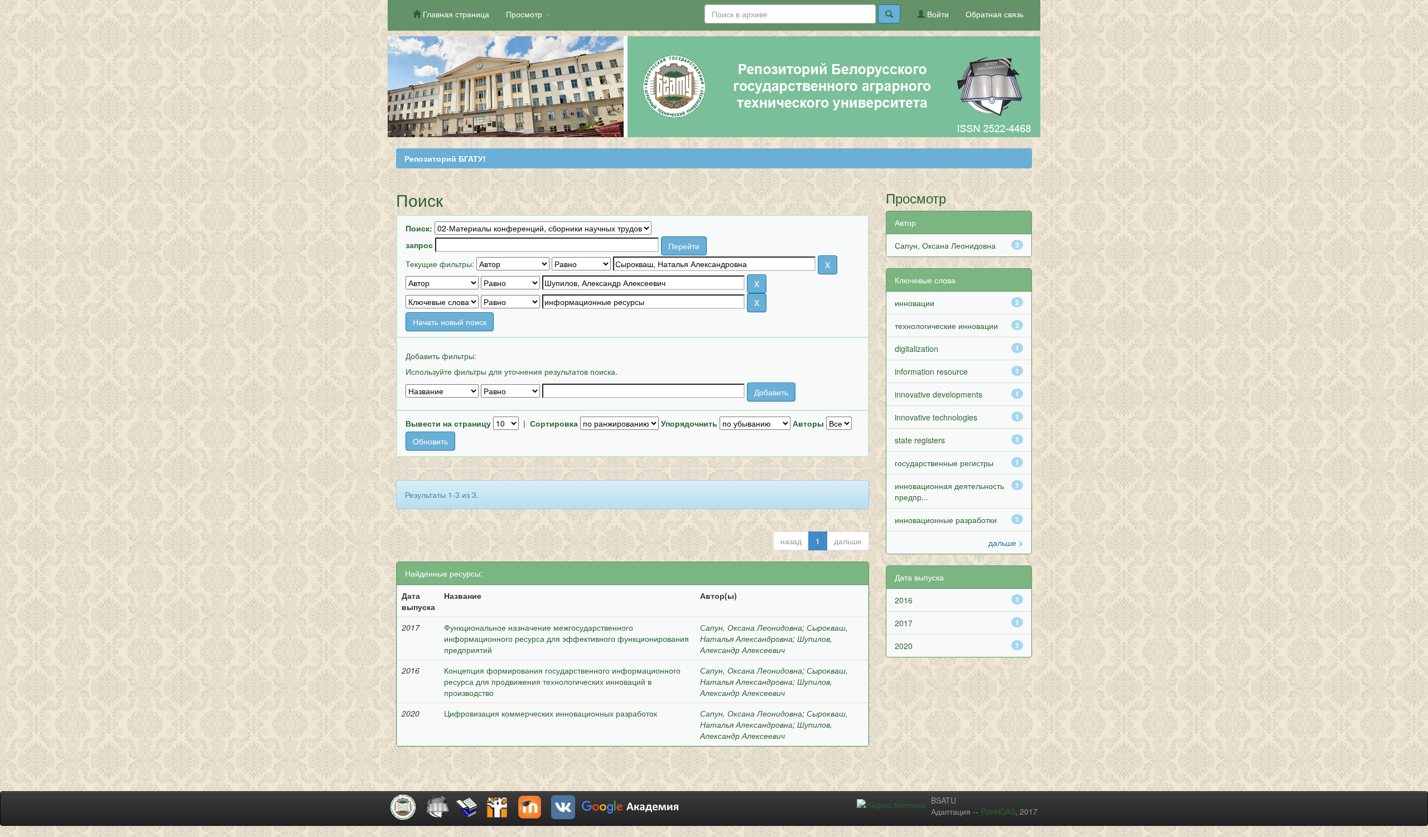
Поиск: (419, 228)
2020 (904, 645)
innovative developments (938, 394)
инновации (914, 302)
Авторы (808, 423)
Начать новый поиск (449, 321)
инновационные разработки (946, 519)
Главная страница (455, 14)
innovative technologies (936, 417)
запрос (419, 244)
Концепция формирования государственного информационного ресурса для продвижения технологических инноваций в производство (562, 681)
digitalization (916, 348)
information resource (931, 371)
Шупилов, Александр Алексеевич (766, 644)
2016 (904, 600)
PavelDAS (998, 811)
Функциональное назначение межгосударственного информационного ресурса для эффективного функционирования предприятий (566, 638)
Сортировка (554, 423)
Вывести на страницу (448, 423)
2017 (904, 622)
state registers (920, 440)
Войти (937, 14)
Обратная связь (995, 14)
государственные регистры (944, 462)
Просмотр (525, 14)
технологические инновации (946, 325)
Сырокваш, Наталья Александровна (774, 633)
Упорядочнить (689, 423)
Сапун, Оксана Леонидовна (751, 627)
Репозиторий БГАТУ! (445, 158)
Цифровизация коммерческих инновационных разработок (550, 713)
